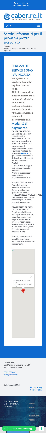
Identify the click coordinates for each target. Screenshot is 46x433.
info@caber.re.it (11, 374)
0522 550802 (22, 3)
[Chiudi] (31, 277)
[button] (23, 291)
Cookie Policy (36, 389)
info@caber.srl (23, 5)
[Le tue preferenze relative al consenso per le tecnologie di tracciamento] (41, 428)
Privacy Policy (36, 387)
